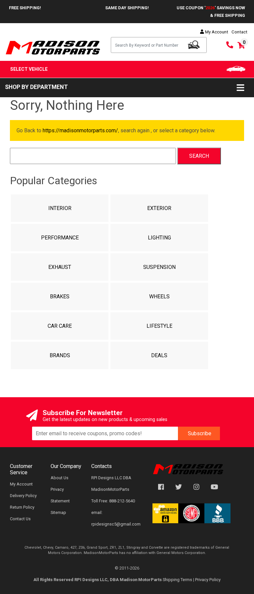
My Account (216, 31)
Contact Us (20, 518)
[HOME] (188, 468)
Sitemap (58, 512)
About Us (59, 477)
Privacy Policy (208, 579)
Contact (239, 31)
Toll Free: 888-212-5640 (113, 500)
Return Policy (22, 507)
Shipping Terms (177, 579)
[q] (194, 44)
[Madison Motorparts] (53, 47)
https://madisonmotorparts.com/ (80, 130)
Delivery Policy (23, 495)
